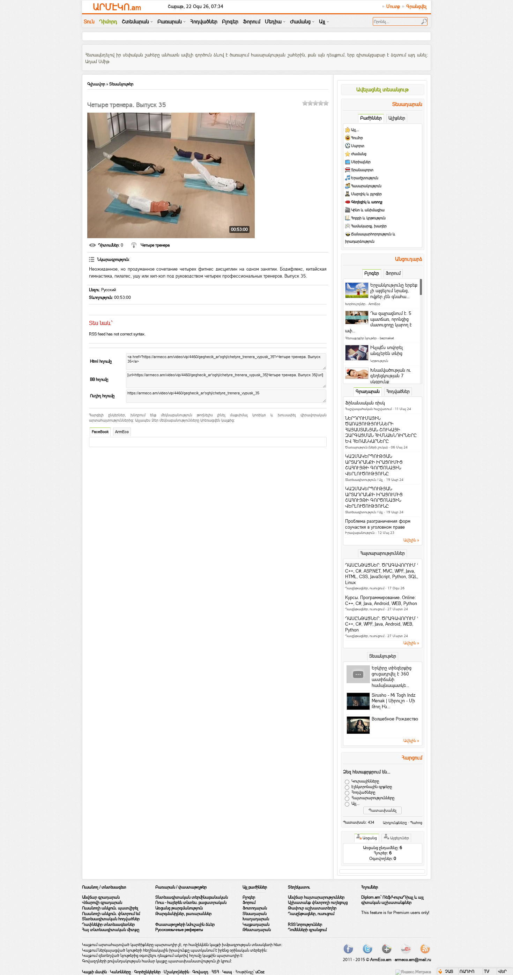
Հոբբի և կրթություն (368, 218)
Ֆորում (249, 902)
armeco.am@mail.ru (413, 959)
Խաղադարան (256, 918)
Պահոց (416, 823)
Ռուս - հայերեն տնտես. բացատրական (190, 902)
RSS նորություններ (305, 924)
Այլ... (355, 130)
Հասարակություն (366, 186)
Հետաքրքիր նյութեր (361, 338)
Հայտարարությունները (372, 797)
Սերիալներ (361, 162)
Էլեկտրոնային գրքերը (371, 786)
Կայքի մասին (94, 971)
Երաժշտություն (364, 178)
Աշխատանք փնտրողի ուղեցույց (318, 902)
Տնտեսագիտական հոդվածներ (111, 918)
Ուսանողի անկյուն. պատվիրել (110, 908)
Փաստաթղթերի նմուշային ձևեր (185, 924)
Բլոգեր (249, 897)
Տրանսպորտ (362, 170)
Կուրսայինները (365, 781)
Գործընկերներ (147, 971)
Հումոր (357, 138)
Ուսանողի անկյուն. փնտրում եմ (111, 913)
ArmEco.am (381, 959)
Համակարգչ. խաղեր (369, 226)
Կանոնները (120, 971)
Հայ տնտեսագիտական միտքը (110, 929)
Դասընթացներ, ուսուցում (364, 588)
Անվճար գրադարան (101, 897)
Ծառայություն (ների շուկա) (366, 447)
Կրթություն (379, 361)
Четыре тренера (155, 245)
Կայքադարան (256, 924)
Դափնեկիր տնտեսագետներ (108, 924)
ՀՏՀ (215, 971)
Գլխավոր (96, 84)
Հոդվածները (363, 792)
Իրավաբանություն (359, 533)
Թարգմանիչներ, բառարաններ (183, 913)
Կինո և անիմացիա (368, 210)
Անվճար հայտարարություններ (316, 897)
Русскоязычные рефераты (179, 929)
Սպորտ (357, 146)
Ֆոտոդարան (255, 908)
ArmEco (122, 432)
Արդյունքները (395, 823)
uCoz (260, 971)
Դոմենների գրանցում (307, 929)
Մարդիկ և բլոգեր (366, 194)
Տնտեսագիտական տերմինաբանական (191, 897)
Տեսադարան (255, 913)
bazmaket (387, 338)
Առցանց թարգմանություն (179, 908)
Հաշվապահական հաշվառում (368, 409)
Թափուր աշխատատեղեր (312, 908)
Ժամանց (358, 154)
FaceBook (100, 432)
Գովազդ (200, 971)
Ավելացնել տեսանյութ (382, 89)
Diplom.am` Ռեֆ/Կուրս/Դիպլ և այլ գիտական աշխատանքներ (392, 900)
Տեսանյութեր (121, 84)
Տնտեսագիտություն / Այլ (364, 480)
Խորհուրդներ (355, 304)
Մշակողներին (176, 971)
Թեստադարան (257, 929)
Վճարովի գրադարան (102, 902)
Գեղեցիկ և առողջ (366, 202)
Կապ (227, 971)
